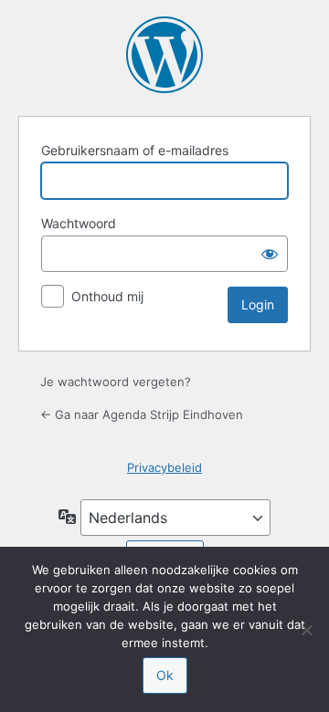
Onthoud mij (107, 296)
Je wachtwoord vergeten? (115, 381)
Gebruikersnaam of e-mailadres (134, 150)
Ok (165, 675)
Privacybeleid (164, 467)
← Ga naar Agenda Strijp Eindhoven (141, 414)
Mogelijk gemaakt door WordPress (164, 54)
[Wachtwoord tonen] (269, 254)
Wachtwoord (78, 223)
